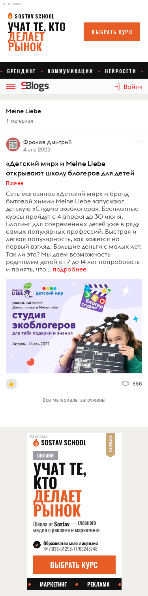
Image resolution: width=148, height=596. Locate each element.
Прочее (14, 182)
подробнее (69, 269)
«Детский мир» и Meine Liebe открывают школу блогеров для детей (70, 168)
